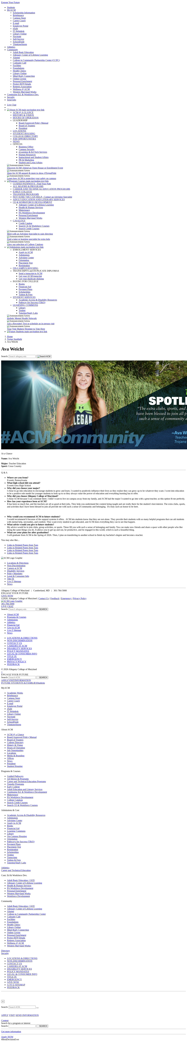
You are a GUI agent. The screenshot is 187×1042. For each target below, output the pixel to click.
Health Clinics (19, 71)
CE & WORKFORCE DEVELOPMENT (32, 202)
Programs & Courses (16, 617)
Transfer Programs (15, 784)
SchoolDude (18, 41)
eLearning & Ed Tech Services (33, 152)
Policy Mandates (14, 573)
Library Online (20, 34)
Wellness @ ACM (21, 89)
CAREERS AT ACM (17, 646)
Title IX (10, 579)
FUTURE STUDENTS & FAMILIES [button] (19, 683)
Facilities (17, 65)
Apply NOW (7, 1037)
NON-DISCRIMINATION (19, 640)
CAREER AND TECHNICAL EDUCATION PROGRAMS (41, 189)
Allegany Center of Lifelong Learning (30, 55)
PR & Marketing (26, 160)
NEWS (16, 141)
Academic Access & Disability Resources (38, 300)
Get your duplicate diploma (31, 278)
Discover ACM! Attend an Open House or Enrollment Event (35, 168)
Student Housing (14, 766)
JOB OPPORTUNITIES (24, 139)
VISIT (11, 680)
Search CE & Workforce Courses (34, 226)
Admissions (24, 255)
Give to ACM (13, 627)
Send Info (11, 100)
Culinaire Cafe (13, 916)
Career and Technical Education (16, 870)
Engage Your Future (10, 2)
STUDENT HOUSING (24, 133)
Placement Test (26, 263)
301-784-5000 (7, 603)
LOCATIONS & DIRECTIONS (22, 638)
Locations (11, 753)
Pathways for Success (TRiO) (20, 841)
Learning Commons (16, 831)
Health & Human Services (31, 207)
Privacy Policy (79, 598)
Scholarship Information (24, 12)
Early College (13, 786)
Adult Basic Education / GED (21, 880)
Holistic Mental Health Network (22, 318)
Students (11, 7)
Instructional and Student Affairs (34, 157)
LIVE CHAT (7, 606)
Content (4, 1020)
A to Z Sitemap (14, 581)
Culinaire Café (19, 63)
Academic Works (15, 693)
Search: (5, 356)
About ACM (13, 614)
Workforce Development (18, 896)
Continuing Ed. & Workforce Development (27, 792)
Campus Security (26, 149)
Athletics (11, 47)
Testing (22, 310)
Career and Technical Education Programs (26, 781)
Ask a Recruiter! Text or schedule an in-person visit (30, 323)
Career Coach (19, 20)
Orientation (24, 260)
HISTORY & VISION (23, 115)
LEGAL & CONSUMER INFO (22, 653)
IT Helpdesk (18, 31)
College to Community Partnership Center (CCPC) (36, 60)
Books (22, 284)
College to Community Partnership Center (26, 914)
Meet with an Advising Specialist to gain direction (30, 234)
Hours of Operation (16, 747)
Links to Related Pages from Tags (22, 545)
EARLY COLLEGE (22, 191)
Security (11, 97)
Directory (5, 950)
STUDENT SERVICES (24, 297)
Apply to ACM (26, 252)
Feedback (54, 598)
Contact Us (43, 598)
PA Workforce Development (32, 212)
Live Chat (11, 105)
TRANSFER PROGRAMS (26, 194)
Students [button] (41, 683)
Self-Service (18, 39)
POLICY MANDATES (18, 651)
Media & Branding (15, 755)
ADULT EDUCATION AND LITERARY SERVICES (39, 199)
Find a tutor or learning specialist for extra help (28, 239)
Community (12, 49)
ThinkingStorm (20, 44)
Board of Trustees (27, 125)
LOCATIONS (19, 131)
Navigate (17, 36)
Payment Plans (25, 289)
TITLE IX (12, 656)
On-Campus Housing (17, 836)
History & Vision (15, 745)
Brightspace (18, 15)
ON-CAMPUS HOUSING (25, 268)
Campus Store (19, 18)
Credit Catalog (25, 223)
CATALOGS (19, 220)
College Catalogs (15, 800)
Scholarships (24, 292)
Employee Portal (20, 26)
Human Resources (27, 154)
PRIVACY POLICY (16, 661)
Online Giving (19, 78)
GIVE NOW (7, 596)
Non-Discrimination (16, 565)
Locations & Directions (17, 563)
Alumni (16, 57)
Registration (24, 265)
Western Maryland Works (24, 92)
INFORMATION (22, 680)
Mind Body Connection (24, 76)
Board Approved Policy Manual (33, 123)
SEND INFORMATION (27, 1015)
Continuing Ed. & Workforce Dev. (23, 94)
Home (10, 336)
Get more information (11, 1031)
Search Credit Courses (29, 228)
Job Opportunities (15, 750)
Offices (10, 758)
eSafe (15, 28)
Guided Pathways (15, 776)
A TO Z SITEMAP (16, 984)
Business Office (26, 146)
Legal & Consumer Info (18, 576)
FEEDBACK (13, 664)
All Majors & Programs (18, 779)
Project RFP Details (22, 84)
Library (22, 308)
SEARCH (42, 609)
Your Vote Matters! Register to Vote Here (26, 329)
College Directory (15, 742)
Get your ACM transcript (30, 276)
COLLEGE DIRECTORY (25, 136)
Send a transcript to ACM (30, 273)
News (9, 584)
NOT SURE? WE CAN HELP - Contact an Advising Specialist (42, 197)
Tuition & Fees (25, 294)
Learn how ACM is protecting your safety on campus (31, 178)
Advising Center (26, 257)
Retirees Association (22, 86)
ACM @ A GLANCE (23, 112)
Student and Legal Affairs (30, 162)
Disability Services (15, 571)
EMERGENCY (14, 659)
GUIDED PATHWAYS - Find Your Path (32, 183)
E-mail (16, 23)
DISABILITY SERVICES (19, 648)
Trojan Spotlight (14, 339)
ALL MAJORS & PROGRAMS (28, 186)
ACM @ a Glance (15, 734)
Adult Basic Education (23, 52)
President (23, 128)
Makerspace (24, 210)
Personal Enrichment (22, 81)
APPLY (4, 680)
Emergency (66, 598)
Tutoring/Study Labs (28, 313)
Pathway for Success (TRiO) (32, 302)
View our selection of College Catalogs (25, 244)
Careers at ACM (14, 568)
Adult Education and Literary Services (24, 789)
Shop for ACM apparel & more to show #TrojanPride (31, 173)
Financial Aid (25, 286)
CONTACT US (14, 643)
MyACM (11, 10)
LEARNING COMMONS (25, 305)
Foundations (18, 68)
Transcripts (12, 857)
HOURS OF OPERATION (26, 117)
